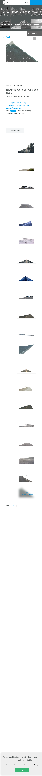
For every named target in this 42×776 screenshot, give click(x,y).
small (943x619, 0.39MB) (17, 103)
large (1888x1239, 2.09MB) (17, 108)
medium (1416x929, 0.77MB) (18, 105)
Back (8, 37)
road (14, 505)
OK (22, 770)
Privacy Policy (33, 765)
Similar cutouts (15, 130)
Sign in (25, 3)
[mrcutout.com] (2, 2)
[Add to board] (34, 38)
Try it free (36, 3)
